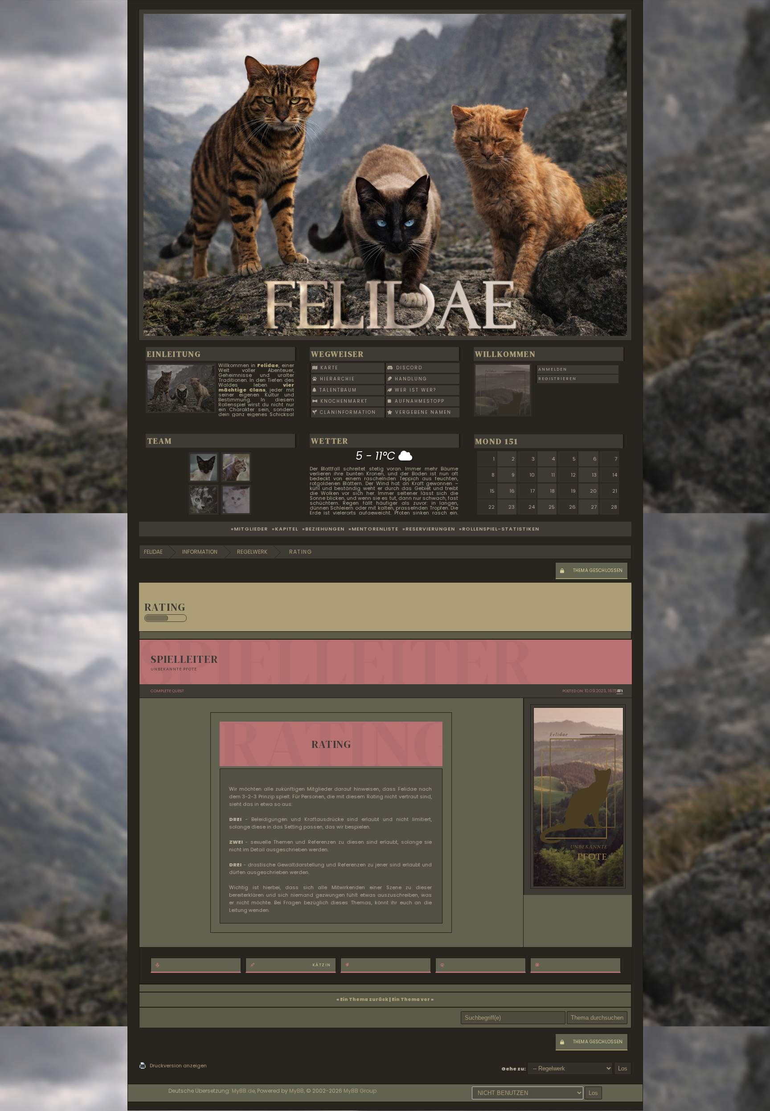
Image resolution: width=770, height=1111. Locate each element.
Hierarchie (336, 379)
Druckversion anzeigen (178, 1065)
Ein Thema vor (411, 999)
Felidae (153, 552)
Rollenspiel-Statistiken (500, 528)
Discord (408, 367)
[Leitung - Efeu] (237, 480)
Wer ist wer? (414, 390)
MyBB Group (360, 1091)
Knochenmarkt (343, 401)
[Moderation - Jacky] (204, 513)
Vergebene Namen (422, 412)
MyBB (296, 1091)
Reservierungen (430, 528)
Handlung (410, 379)
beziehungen (324, 528)
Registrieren (557, 378)
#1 (620, 691)
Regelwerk (252, 552)
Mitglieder (251, 528)
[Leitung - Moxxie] (204, 480)
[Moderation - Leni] (237, 513)
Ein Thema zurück (364, 999)
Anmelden (552, 369)
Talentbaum (337, 390)
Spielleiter (184, 659)
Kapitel (286, 528)
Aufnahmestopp (419, 401)
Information (199, 552)
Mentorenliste (375, 528)
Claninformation (347, 412)
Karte (328, 367)
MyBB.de (243, 1091)
